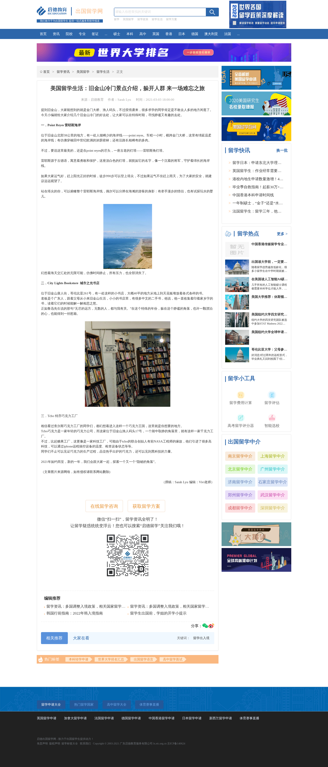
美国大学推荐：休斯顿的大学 (272, 297)
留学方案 (171, 19)
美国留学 (83, 72)
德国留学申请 (131, 718)
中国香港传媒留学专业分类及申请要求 (279, 244)
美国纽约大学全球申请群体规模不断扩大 (280, 332)
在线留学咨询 (104, 506)
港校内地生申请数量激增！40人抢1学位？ (267, 179)
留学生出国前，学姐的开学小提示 (158, 613)
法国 (227, 34)
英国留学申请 (46, 718)
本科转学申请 (78, 659)
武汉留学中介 (272, 495)
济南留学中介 (240, 482)
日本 (181, 34)
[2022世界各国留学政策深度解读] (257, 28)
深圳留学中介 (272, 508)
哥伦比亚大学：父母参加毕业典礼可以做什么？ (285, 349)
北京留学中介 (240, 469)
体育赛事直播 (249, 718)
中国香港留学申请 (162, 718)
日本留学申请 (192, 718)
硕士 (116, 34)
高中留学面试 (172, 659)
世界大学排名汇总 (111, 659)
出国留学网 (89, 11)
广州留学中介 (272, 469)
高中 (142, 34)
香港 (168, 34)
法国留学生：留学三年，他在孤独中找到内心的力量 (276, 211)
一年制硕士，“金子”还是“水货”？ (260, 203)
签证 (95, 34)
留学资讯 (63, 72)
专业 (82, 34)
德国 (194, 34)
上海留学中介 (272, 456)
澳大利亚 (211, 34)
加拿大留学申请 (75, 718)
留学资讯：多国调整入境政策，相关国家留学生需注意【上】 (181, 606)
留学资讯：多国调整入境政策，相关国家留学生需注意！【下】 (99, 606)
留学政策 (142, 19)
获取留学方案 (146, 506)
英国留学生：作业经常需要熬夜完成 (263, 171)
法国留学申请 (104, 718)
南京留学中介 (240, 456)
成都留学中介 (240, 508)
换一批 (282, 150)
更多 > (282, 234)
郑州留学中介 (240, 495)
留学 (116, 19)
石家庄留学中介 (272, 482)
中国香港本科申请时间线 (253, 195)
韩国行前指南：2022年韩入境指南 (74, 613)
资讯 (56, 34)
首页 (43, 34)
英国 (155, 34)
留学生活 (157, 19)
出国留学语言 (143, 659)
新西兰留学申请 (220, 718)
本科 (129, 34)
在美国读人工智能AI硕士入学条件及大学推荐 (284, 279)
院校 (69, 34)
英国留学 (128, 19)
